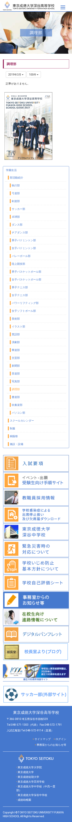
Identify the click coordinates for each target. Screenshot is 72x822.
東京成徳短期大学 (28, 776)
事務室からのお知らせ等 (51, 744)
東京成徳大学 (26, 772)
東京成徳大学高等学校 (31, 781)
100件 (33, 74)
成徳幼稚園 (24, 799)
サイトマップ (43, 739)
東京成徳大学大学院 (30, 767)
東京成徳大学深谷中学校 (32, 795)
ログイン (60, 739)
